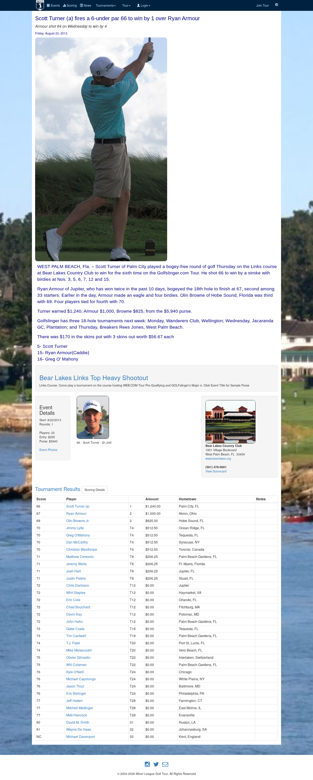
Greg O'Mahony (78, 535)
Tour (125, 5)
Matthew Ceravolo (80, 556)
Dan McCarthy (77, 542)
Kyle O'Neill (75, 671)
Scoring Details (95, 490)
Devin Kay (74, 614)
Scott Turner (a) (77, 506)
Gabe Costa (75, 628)
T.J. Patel (73, 642)
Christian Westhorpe (81, 549)
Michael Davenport (80, 736)
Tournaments (105, 5)
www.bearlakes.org (218, 458)
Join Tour (262, 5)
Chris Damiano (77, 585)
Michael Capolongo (81, 678)
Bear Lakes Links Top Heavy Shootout (93, 377)
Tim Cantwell (76, 635)
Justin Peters (76, 578)
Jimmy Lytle (75, 527)
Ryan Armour (76, 513)
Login (144, 5)
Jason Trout (75, 686)
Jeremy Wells (76, 563)
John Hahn (74, 621)
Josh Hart (73, 571)
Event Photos (48, 450)
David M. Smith (77, 722)
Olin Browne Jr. (77, 520)
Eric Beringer (76, 693)
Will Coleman (76, 664)
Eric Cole (73, 599)
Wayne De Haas (78, 729)
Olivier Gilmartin (78, 657)
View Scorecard (216, 471)
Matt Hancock (76, 715)
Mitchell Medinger (79, 707)
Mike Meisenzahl (79, 650)
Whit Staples (75, 592)
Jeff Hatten (74, 700)
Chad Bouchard (78, 607)
